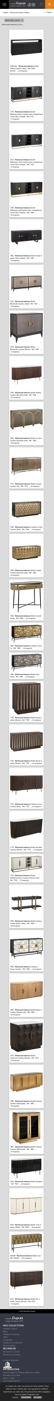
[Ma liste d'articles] (41, 4)
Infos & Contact (9, 1378)
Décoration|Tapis (9, 1345)
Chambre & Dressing (11, 1334)
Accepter (37, 1397)
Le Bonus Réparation (10, 1360)
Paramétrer (26, 1397)
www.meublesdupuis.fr (11, 1380)
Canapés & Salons (10, 1328)
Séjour (6, 13)
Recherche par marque (11, 1354)
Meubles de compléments (12, 1342)
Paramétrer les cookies (11, 1375)
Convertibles (7, 1340)
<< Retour (48, 12)
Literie (5, 1337)
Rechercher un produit (11, 1351)
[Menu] (4, 4)
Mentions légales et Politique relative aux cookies (21, 1372)
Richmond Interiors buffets (19, 13)
